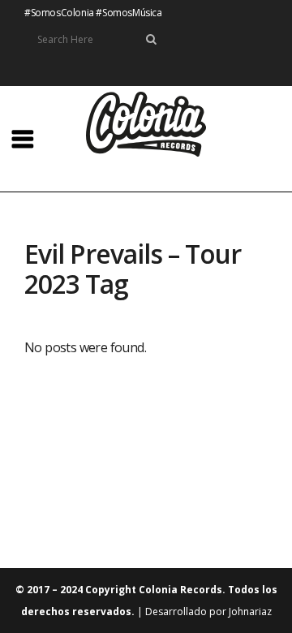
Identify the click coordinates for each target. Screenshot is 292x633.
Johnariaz (250, 611)
